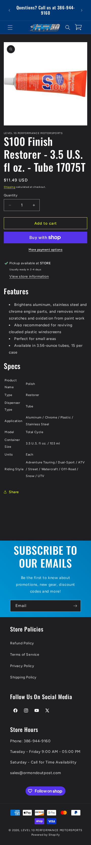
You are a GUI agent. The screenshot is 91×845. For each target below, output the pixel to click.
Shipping (9, 187)
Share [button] (14, 492)
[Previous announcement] (9, 10)
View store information (29, 276)
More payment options (45, 249)
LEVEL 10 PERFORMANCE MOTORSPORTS (51, 830)
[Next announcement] (81, 10)
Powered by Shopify (45, 834)
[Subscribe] (75, 606)
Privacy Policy (22, 666)
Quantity (10, 195)
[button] (10, 27)
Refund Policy (22, 643)
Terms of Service (24, 654)
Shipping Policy (23, 677)
